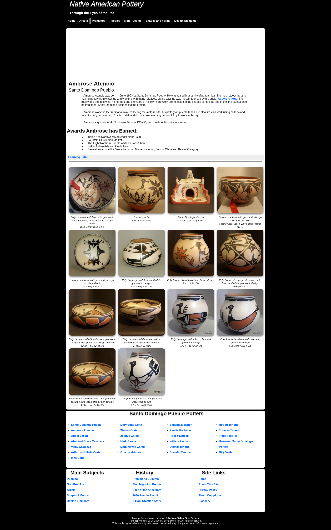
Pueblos (114, 20)
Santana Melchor (181, 424)
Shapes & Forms (78, 495)
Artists (83, 20)
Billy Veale (225, 452)
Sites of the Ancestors (147, 489)
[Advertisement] (165, 55)
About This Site (208, 484)
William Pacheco (180, 441)
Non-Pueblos (133, 20)
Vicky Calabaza (81, 446)
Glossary (204, 500)
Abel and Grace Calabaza (87, 441)
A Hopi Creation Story (147, 500)
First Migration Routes (147, 484)
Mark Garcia (128, 441)
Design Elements (185, 20)
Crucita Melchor (130, 452)
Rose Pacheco (179, 435)
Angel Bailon (79, 435)
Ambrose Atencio (82, 430)
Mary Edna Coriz (131, 424)
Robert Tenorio (227, 98)
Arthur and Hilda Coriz (85, 452)
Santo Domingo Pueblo (86, 424)
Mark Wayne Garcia (132, 446)
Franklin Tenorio (180, 452)
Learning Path (77, 157)
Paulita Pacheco (180, 430)
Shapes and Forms (158, 20)
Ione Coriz (77, 457)
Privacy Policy (207, 489)
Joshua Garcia (129, 435)
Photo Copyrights (210, 495)
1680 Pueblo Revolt (145, 495)
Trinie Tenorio (228, 435)
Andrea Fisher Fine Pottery (183, 518)
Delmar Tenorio (180, 446)
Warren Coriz (128, 430)
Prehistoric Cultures (146, 478)
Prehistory (99, 20)
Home (71, 20)
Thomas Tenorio (229, 430)
